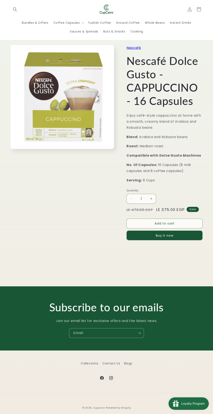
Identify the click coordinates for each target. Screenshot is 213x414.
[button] (15, 9)
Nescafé (133, 47)
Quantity (132, 190)
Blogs (128, 363)
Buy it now (164, 235)
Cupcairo (99, 407)
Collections (89, 363)
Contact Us (111, 363)
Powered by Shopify (118, 407)
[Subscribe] (139, 333)
